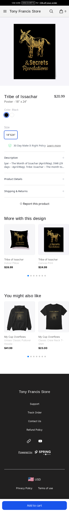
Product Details (13, 179)
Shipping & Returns (16, 191)
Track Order (35, 412)
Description (11, 157)
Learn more (54, 145)
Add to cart (34, 505)
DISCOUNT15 (28, 2)
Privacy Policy (24, 488)
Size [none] (7, 127)
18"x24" (10, 134)
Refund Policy (34, 429)
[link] (19, 239)
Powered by (25, 452)
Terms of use (45, 488)
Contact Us (34, 421)
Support (34, 403)
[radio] (10, 135)
